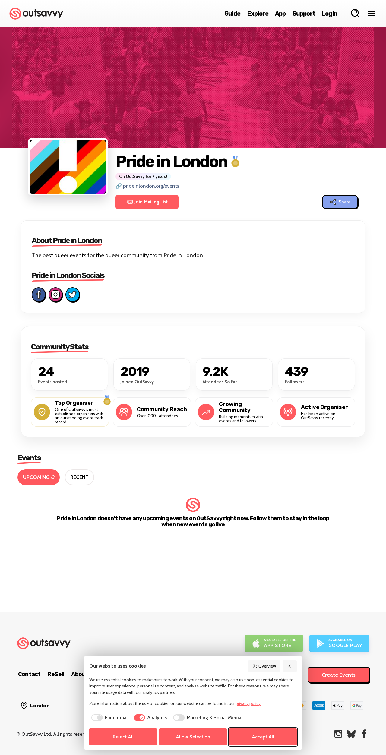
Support (304, 13)
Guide (232, 13)
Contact (29, 674)
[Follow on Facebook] (39, 294)
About (79, 674)
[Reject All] (290, 666)
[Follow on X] (72, 294)
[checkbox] (108, 717)
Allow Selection (193, 737)
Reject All (123, 737)
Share (345, 202)
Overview (267, 666)
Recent (79, 477)
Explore (257, 13)
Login (329, 13)
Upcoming (38, 477)
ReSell (55, 674)
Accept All (263, 737)
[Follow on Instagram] (55, 294)
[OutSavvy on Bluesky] (351, 733)
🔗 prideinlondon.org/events (147, 186)
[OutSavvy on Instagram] (338, 733)
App (280, 13)
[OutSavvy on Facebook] (364, 733)
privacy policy (248, 703)
